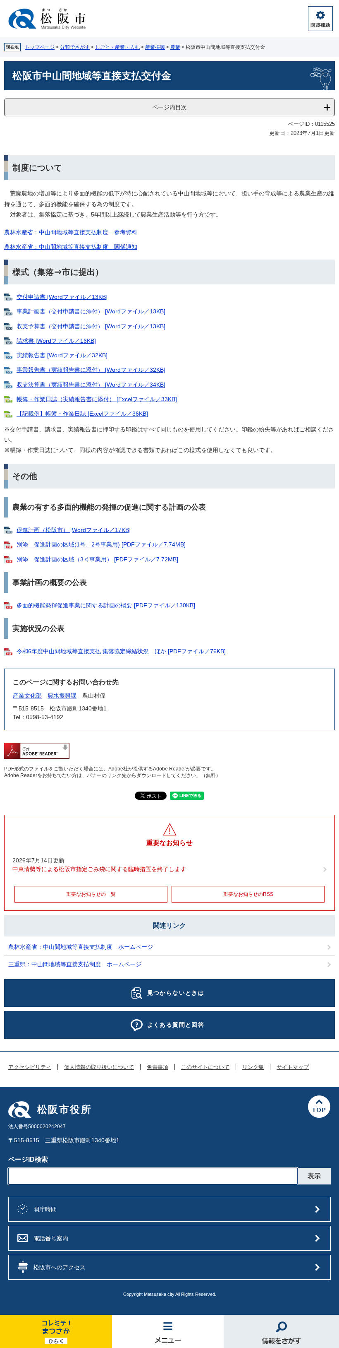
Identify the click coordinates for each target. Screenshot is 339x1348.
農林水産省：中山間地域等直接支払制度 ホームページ (80, 947)
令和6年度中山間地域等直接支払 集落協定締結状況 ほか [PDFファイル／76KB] (121, 651)
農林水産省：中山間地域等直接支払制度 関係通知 (70, 246)
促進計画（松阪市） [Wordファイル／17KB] (74, 530)
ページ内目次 (169, 107)
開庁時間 (45, 1209)
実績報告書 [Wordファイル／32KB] (62, 355)
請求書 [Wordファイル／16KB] (56, 340)
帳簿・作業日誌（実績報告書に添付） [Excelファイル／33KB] (97, 399)
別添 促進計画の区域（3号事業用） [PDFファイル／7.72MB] (97, 559)
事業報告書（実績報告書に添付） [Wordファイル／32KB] (91, 369)
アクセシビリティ (29, 1067)
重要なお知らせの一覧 (91, 894)
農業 (175, 47)
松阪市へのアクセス (59, 1267)
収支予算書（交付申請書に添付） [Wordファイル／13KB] (91, 326)
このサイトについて (205, 1067)
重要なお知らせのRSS (248, 894)
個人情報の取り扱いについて (99, 1067)
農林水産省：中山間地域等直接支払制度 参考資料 (70, 232)
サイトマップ (293, 1067)
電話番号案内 (50, 1238)
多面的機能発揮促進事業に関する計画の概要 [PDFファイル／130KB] (106, 605)
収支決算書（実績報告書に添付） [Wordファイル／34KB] (91, 384)
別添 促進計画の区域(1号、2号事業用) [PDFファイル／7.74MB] (101, 544)
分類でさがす (75, 47)
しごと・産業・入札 (117, 47)
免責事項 (157, 1067)
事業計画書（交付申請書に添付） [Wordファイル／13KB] (91, 311)
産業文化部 (27, 695)
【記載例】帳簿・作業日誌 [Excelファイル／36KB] (82, 413)
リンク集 (253, 1067)
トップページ (40, 47)
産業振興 (155, 47)
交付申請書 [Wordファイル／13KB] (62, 297)
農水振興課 (62, 695)
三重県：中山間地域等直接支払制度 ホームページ (74, 964)
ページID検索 (28, 1159)
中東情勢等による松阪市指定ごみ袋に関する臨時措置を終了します (99, 869)
